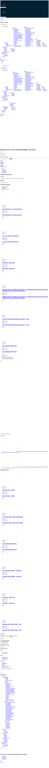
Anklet (5, 734)
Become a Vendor (5, 657)
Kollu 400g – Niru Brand (8, 262)
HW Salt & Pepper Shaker (30, 41)
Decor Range (4, 733)
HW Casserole (28, 28)
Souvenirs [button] (42, 42)
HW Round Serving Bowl (29, 40)
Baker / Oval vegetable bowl (18, 35)
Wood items (45, 46)
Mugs (15, 44)
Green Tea (13, 50)
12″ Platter (15, 39)
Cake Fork (38, 43)
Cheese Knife (39, 45)
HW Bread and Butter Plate (10, 702)
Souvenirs (3, 729)
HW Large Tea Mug (9, 709)
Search (2, 61)
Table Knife (38, 85)
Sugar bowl (16, 41)
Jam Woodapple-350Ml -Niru (9, 345)
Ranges (7, 43)
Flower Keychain (6, 51)
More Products (4, 172)
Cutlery (5, 109)
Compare (1, 164)
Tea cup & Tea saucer (17, 45)
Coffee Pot (15, 43)
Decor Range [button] (4, 47)
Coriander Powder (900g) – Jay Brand (11, 570)
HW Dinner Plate (28, 31)
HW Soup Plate (28, 43)
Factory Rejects (4, 52)
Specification (4, 169)
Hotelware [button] (25, 27)
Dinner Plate (16, 30)
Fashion (3, 56)
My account (4, 662)
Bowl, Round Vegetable (17, 36)
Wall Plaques (45, 45)
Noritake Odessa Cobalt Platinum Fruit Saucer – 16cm (15, 319)
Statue (44, 43)
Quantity (1, 160)
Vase (44, 44)
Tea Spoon (38, 41)
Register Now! (8, 433)
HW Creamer (28, 30)
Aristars (1, 20)
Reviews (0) (4, 170)
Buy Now (2, 163)
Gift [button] (8, 102)
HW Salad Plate (28, 85)
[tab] (25, 169)
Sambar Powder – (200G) (8, 490)
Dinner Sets (16, 28)
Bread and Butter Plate (17, 32)
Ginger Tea (13, 51)
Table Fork (38, 42)
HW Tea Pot (27, 46)
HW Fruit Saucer (28, 33)
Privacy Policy (4, 653)
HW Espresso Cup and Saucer (30, 32)
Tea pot (15, 42)
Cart (3, 665)
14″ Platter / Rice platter (17, 40)
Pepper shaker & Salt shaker (18, 38)
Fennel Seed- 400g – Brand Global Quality (12, 516)
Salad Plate (15, 31)
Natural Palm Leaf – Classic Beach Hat (12, 209)
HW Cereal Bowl (28, 29)
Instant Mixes (6, 744)
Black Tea (13, 49)
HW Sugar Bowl (28, 44)
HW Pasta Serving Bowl (29, 38)
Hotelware (3, 110)
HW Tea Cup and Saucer (29, 45)
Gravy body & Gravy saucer (18, 37)
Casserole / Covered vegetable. (18, 78)
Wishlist (3, 664)
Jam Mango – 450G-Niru (8, 597)
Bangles (5, 48)
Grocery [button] (3, 98)
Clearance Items (4, 53)
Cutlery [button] (36, 39)
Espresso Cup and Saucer (18, 46)
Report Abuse (2, 168)
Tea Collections (4, 738)
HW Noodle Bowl (28, 35)
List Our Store (4, 658)
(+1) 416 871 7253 (4, 640)
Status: (1, 155)
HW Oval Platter (28, 36)
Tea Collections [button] (12, 48)
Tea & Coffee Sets (17, 29)
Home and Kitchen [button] (5, 26)
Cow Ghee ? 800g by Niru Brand (10, 236)
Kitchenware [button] (6, 42)
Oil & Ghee (6, 55)
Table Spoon (39, 40)
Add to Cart (2, 762)
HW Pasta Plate (28, 37)
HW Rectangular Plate (29, 39)
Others (7, 46)
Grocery (5, 166)
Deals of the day (4, 663)
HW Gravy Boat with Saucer (30, 78)
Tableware (5, 107)
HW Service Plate (28, 42)
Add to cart (2, 162)
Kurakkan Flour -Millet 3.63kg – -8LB (11, 624)
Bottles (7, 44)
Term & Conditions (5, 652)
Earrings (5, 50)
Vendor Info (4, 171)
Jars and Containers (9, 45)
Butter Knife (39, 44)
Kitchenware (6, 108)
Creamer (15, 85)
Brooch (5, 49)
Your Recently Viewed (5, 666)
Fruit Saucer (16, 33)
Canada (3, 4)
